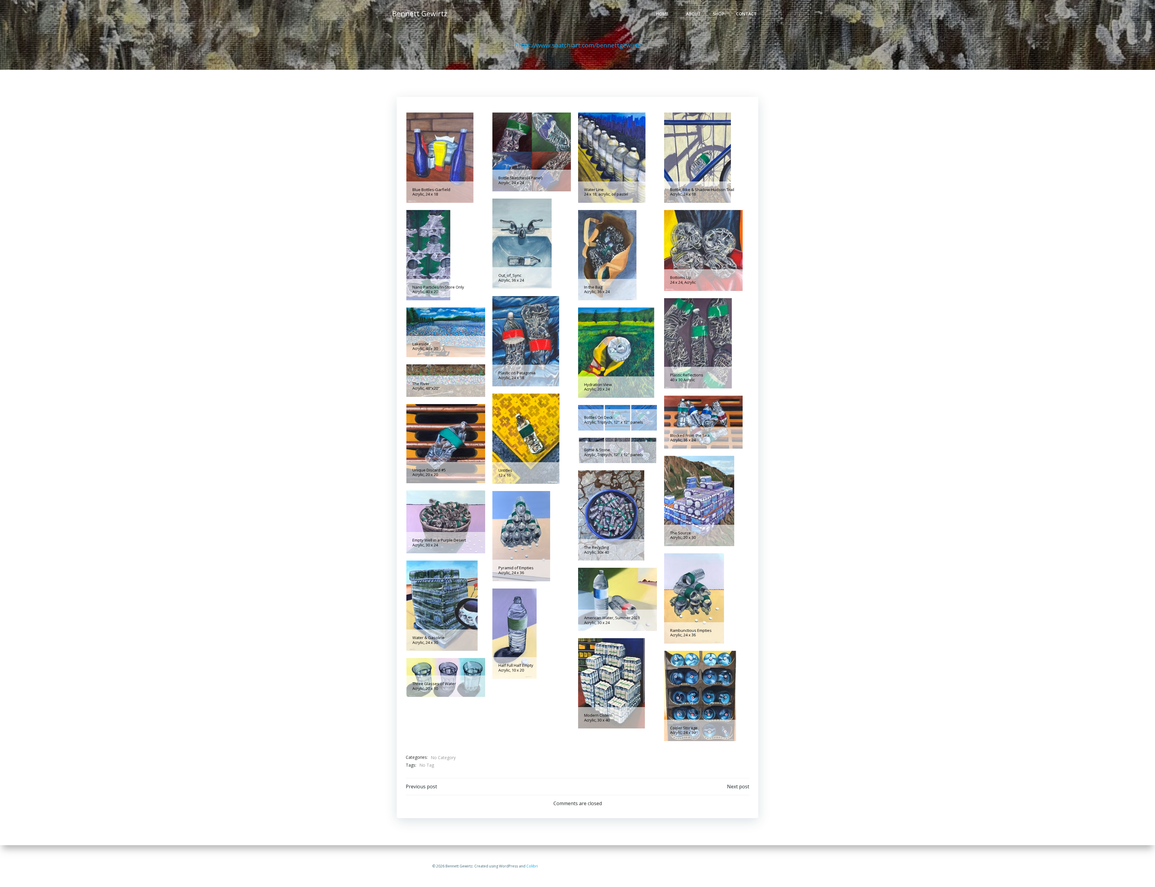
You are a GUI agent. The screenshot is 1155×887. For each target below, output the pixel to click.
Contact (746, 14)
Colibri (532, 866)
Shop (718, 14)
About (693, 14)
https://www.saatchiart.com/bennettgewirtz (578, 45)
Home (662, 14)
